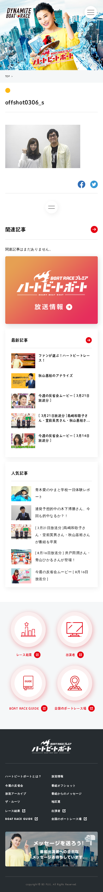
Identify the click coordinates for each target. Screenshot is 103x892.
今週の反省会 (14, 785)
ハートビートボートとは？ (23, 776)
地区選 (56, 801)
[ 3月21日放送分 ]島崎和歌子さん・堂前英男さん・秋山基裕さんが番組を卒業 (62, 535)
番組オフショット (64, 785)
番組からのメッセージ (67, 793)
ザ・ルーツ (12, 801)
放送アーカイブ (15, 793)
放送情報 (58, 776)
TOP (7, 76)
